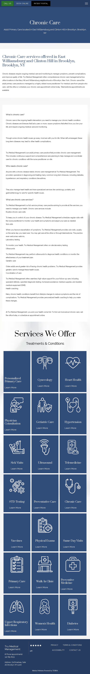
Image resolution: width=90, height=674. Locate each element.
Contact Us (75, 650)
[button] (86, 3)
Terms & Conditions (72, 645)
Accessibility (58, 650)
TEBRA (55, 671)
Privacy (54, 645)
